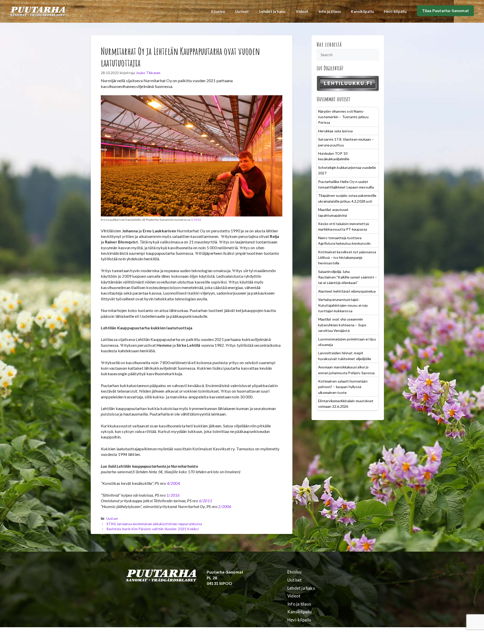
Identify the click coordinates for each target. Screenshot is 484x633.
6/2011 (205, 500)
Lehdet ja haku (272, 11)
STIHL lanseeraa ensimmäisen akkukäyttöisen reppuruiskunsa (154, 524)
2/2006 (224, 506)
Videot (302, 11)
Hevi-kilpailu (395, 11)
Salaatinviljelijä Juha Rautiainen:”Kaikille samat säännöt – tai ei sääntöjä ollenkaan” (347, 277)
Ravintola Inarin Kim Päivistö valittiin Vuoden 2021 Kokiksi (152, 529)
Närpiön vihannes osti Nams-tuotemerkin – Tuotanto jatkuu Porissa (343, 117)
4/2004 (173, 483)
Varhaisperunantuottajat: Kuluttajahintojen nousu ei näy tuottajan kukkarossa (343, 305)
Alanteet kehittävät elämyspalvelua (347, 291)
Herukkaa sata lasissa (335, 131)
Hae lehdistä (329, 44)
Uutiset (242, 11)
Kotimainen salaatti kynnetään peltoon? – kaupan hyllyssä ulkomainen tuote (343, 387)
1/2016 (196, 219)
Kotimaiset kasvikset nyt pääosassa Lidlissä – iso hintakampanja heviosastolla (347, 257)
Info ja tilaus (330, 11)
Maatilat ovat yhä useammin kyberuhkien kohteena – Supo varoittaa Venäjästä (342, 325)
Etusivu (218, 11)
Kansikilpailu (362, 11)
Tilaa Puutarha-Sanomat (445, 10)
